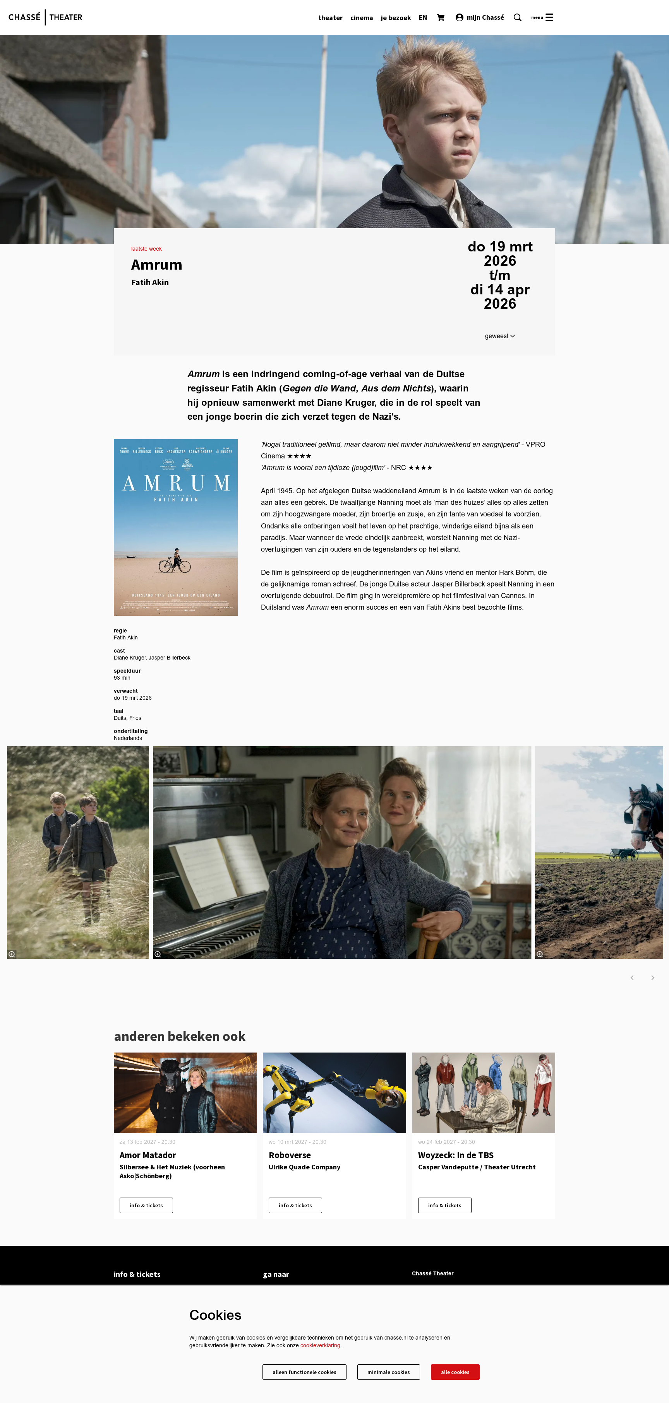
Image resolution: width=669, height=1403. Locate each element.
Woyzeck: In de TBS (456, 1154)
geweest (497, 336)
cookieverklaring (320, 1345)
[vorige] (632, 977)
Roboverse (290, 1154)
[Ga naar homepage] (45, 17)
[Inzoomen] (157, 954)
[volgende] (653, 977)
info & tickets (146, 1205)
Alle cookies (455, 1372)
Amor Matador (148, 1154)
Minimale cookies (388, 1372)
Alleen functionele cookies (304, 1372)
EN (423, 17)
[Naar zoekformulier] (517, 17)
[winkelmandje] (441, 17)
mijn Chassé (485, 17)
